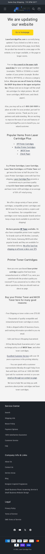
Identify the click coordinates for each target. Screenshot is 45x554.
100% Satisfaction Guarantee (16, 435)
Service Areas (10, 473)
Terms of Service (11, 514)
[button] (5, 9)
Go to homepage (22, 32)
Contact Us (9, 467)
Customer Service (11, 440)
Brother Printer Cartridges (25, 147)
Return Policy (10, 424)
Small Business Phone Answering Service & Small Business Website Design (21, 491)
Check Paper (25, 154)
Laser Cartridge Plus (25, 549)
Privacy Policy (10, 508)
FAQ (6, 446)
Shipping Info (10, 418)
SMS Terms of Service (13, 520)
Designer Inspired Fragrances (16, 484)
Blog (6, 478)
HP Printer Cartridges (25, 144)
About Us (8, 462)
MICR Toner (25, 150)
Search (7, 413)
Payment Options (11, 429)
